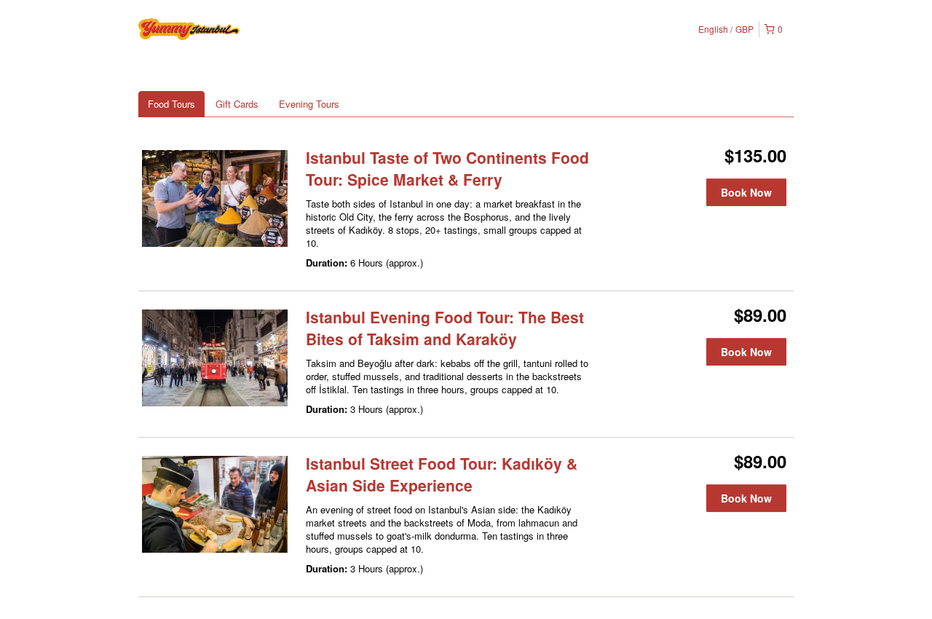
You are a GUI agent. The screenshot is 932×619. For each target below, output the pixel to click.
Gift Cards (237, 104)
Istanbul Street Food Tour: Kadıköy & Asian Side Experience (441, 474)
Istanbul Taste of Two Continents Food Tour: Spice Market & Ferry (447, 168)
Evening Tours (309, 104)
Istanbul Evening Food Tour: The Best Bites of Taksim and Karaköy (445, 328)
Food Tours (171, 104)
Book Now (746, 192)
